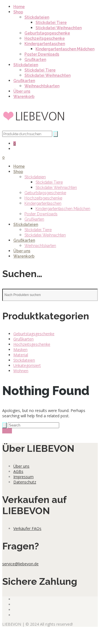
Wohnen (20, 370)
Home (19, 6)
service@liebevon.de (20, 563)
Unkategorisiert (27, 365)
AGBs (18, 471)
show (7, 430)
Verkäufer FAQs (27, 528)
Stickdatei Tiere (51, 22)
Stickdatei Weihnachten (59, 28)
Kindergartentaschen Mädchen (65, 49)
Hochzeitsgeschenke (44, 38)
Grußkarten (35, 59)
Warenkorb (23, 96)
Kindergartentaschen (44, 43)
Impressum (23, 476)
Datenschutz (24, 482)
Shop (18, 12)
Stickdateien (36, 17)
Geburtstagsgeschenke (47, 33)
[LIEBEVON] (34, 128)
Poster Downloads (41, 54)
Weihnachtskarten (41, 86)
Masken (20, 349)
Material (20, 354)
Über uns (21, 91)
